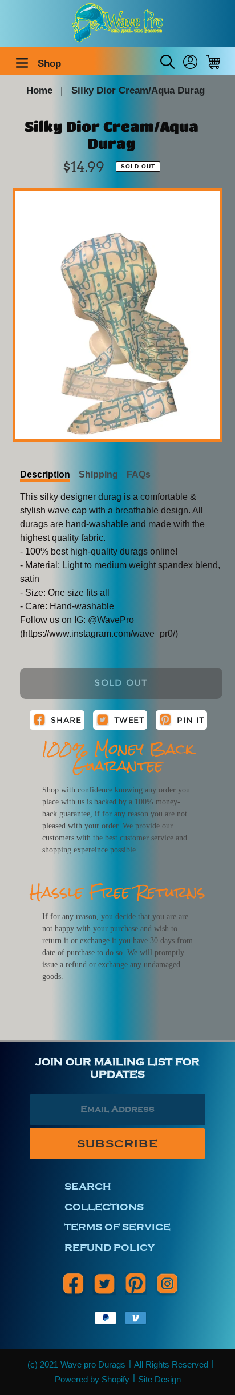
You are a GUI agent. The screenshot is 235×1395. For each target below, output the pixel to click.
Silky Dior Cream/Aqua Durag (138, 90)
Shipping (98, 474)
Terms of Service (117, 1227)
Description (45, 474)
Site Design (159, 1379)
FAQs (139, 474)
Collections (104, 1207)
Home (39, 90)
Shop (49, 63)
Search (87, 1186)
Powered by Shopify (92, 1379)
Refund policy (109, 1247)
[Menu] (22, 61)
